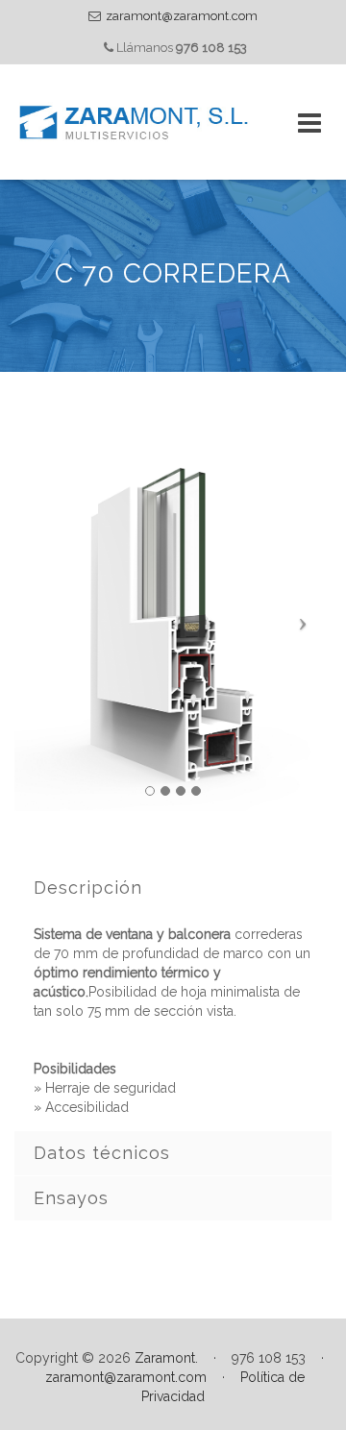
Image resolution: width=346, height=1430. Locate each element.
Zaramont (165, 1358)
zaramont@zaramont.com (182, 16)
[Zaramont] (134, 122)
